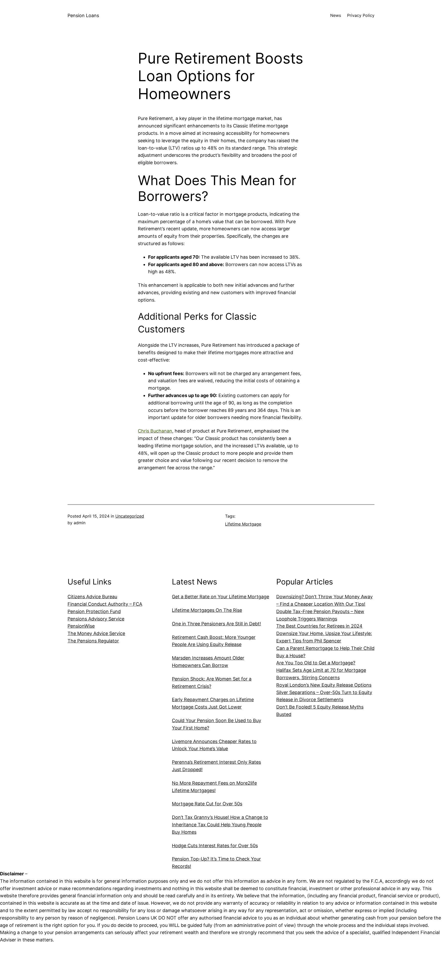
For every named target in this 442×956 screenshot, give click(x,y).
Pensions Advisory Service (96, 619)
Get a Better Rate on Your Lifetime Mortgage (220, 596)
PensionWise (81, 626)
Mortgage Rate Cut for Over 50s (207, 803)
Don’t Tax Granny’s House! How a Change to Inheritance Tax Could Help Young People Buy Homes (220, 825)
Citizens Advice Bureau (92, 596)
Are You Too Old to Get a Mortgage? (315, 662)
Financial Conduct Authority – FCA (105, 604)
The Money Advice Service (96, 633)
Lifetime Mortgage (243, 524)
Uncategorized (129, 516)
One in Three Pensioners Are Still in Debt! (216, 623)
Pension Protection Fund (94, 611)
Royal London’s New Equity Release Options (323, 685)
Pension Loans (83, 15)
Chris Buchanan (155, 431)
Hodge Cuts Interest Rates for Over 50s (215, 845)
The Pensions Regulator (93, 640)
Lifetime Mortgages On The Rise (207, 610)
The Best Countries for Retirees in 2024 (319, 626)
